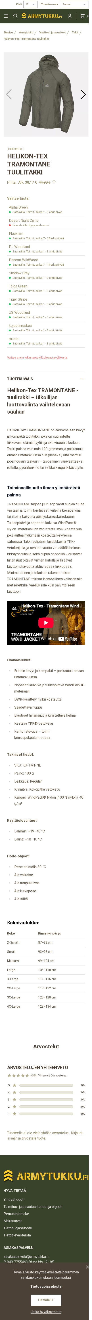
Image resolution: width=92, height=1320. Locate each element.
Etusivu (8, 32)
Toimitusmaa (49, 4)
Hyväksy (46, 1300)
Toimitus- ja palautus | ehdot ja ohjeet (32, 1207)
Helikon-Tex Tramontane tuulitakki (26, 38)
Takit (75, 32)
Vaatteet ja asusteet (52, 32)
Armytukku (26, 32)
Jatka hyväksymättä (46, 1312)
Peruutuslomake (16, 1214)
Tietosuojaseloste (18, 1228)
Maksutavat (13, 1221)
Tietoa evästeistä (17, 1235)
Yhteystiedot (13, 1199)
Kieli (19, 4)
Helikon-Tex (15, 148)
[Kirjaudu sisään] (69, 16)
